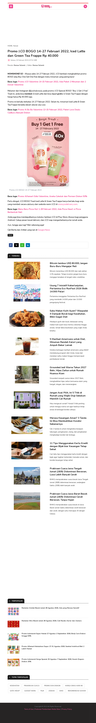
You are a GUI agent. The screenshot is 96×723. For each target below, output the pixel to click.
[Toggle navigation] (11, 6)
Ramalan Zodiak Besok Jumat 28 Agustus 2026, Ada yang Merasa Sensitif (50, 608)
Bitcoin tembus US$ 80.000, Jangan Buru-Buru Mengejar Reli (69, 265)
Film (42, 691)
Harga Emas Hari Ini (74, 686)
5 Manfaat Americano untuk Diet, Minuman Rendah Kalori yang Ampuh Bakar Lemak (67, 342)
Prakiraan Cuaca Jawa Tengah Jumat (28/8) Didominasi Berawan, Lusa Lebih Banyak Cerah (68, 471)
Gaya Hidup (15, 691)
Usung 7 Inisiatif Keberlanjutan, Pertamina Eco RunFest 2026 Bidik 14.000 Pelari (68, 288)
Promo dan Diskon (52, 686)
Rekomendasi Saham (77, 691)
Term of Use (28, 709)
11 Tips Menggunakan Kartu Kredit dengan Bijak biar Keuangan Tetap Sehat (69, 446)
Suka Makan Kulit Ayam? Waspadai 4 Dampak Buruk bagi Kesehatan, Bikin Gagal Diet (69, 313)
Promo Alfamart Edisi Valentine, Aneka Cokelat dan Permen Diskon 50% (52, 196)
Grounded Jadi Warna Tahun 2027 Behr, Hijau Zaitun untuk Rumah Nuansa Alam (68, 370)
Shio (61, 691)
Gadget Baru (30, 691)
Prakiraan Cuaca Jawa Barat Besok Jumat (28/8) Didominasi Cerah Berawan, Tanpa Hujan (68, 496)
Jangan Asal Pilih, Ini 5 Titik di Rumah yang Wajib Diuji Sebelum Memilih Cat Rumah (68, 395)
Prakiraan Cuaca (31, 686)
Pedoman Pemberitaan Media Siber (47, 709)
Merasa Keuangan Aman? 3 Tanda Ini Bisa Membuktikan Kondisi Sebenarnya (68, 421)
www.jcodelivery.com (67, 204)
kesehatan (14, 686)
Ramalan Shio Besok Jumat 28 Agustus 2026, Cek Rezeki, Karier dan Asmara (51, 621)
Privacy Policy (67, 709)
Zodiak (52, 691)
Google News (44, 230)
